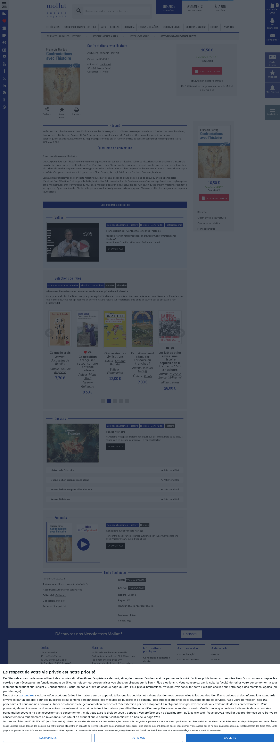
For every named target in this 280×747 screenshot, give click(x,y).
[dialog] (140, 705)
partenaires (26, 695)
